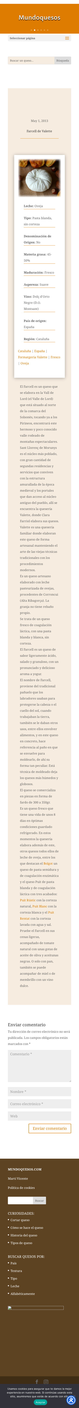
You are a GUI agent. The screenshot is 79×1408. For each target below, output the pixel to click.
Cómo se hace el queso (27, 1228)
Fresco (55, 357)
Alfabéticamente (23, 1294)
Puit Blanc (39, 906)
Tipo (14, 1278)
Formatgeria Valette (32, 357)
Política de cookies (21, 1188)
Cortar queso (20, 1220)
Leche (15, 1286)
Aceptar (40, 1402)
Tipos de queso (21, 1243)
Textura (16, 1271)
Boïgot (48, 863)
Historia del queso (24, 1235)
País (13, 1263)
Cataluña (24, 351)
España (39, 351)
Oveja (25, 363)
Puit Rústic (28, 900)
